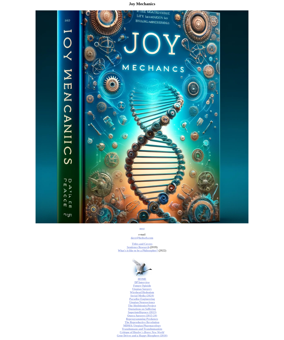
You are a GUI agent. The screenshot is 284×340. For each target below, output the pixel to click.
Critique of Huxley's (142, 332)
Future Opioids (142, 285)
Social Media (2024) (142, 295)
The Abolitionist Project (142, 305)
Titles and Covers (142, 243)
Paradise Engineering (142, 298)
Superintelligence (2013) (142, 312)
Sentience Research (138, 247)
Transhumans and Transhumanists (142, 328)
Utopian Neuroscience (142, 302)
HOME (142, 279)
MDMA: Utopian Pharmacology (142, 325)
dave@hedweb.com (142, 237)
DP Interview (142, 282)
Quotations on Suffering (142, 308)
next (142, 228)
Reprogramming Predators (142, 318)
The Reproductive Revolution (142, 322)
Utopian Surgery (142, 289)
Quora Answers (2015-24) (142, 315)
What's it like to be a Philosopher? (138, 250)
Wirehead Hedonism (142, 292)
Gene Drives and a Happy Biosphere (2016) (142, 335)
